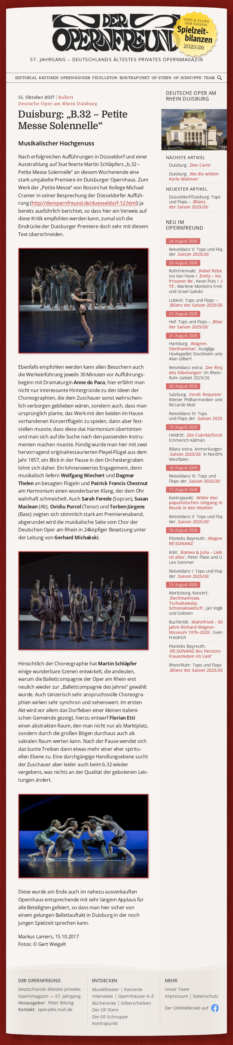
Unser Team (177, 989)
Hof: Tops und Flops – (197, 324)
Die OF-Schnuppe (110, 1017)
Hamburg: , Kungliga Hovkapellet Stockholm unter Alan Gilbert (197, 351)
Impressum (176, 996)
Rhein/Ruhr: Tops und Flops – (197, 668)
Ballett (65, 97)
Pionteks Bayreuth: (199, 541)
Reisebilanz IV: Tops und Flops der (199, 416)
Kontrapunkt (135, 78)
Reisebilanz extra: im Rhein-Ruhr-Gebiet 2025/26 (196, 372)
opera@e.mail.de (55, 1009)
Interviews (102, 996)
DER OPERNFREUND (39, 980)
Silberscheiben (136, 1003)
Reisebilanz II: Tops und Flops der (197, 519)
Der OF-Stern (105, 1010)
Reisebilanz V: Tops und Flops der (197, 252)
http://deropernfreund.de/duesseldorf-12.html (84, 203)
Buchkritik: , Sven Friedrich (196, 630)
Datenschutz (205, 996)
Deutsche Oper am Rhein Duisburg (57, 103)
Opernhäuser (75, 78)
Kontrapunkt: (197, 503)
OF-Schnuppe (188, 78)
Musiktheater (105, 989)
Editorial (26, 78)
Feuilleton (104, 78)
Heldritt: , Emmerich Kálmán (198, 438)
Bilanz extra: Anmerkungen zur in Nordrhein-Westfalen (199, 454)
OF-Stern (162, 78)
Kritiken (49, 78)
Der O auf (186, 1008)
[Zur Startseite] (116, 33)
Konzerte (133, 989)
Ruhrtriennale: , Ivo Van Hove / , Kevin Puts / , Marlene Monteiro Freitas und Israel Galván (198, 281)
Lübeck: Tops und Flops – (196, 303)
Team (209, 78)
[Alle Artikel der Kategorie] (194, 129)
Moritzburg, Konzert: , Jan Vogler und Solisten (197, 603)
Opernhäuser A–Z (136, 996)
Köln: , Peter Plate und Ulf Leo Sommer (197, 557)
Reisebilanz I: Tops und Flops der (197, 574)
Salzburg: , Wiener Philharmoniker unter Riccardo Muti (197, 399)
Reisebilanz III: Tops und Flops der (195, 479)
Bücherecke (104, 1003)
